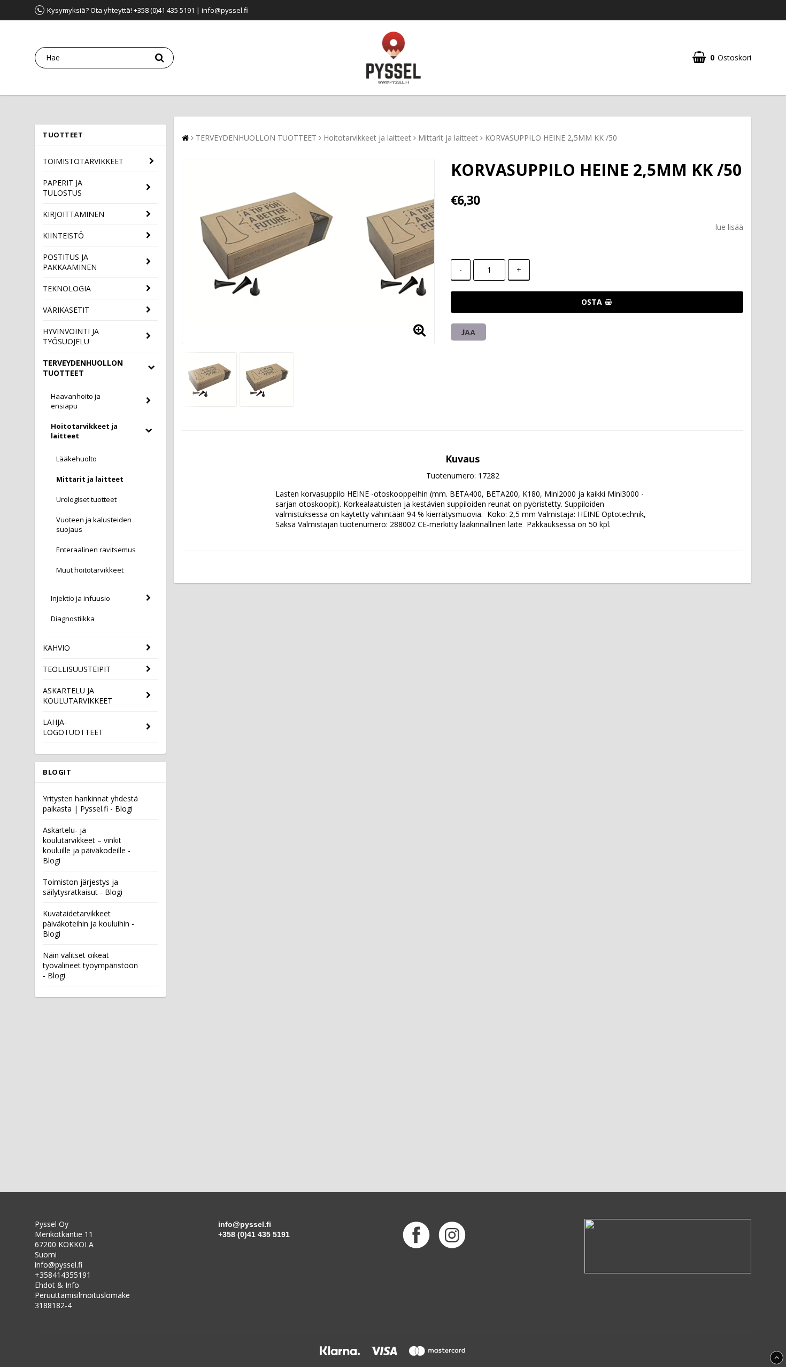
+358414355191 (63, 1275)
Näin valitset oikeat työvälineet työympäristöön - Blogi (90, 965)
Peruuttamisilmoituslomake (82, 1295)
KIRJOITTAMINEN (73, 214)
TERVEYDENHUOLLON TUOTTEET (83, 368)
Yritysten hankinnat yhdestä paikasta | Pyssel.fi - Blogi (90, 803)
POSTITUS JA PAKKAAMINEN (70, 262)
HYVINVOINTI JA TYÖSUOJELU (71, 336)
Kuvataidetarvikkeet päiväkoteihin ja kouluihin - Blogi (88, 923)
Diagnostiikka (73, 618)
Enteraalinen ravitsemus (96, 549)
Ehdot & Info (57, 1285)
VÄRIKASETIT (66, 310)
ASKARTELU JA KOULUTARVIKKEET (77, 695)
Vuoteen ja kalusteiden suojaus (94, 524)
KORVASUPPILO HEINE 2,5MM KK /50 (551, 138)
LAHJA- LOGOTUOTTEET (73, 727)
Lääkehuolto (76, 459)
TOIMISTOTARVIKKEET (83, 161)
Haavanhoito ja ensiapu (76, 401)
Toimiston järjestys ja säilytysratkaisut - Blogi (82, 887)
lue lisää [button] (729, 227)
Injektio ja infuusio (80, 598)
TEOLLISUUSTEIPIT (77, 669)
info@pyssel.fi (58, 1265)
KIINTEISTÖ (63, 235)
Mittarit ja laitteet (90, 479)
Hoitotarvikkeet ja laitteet (84, 431)
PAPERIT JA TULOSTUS (62, 187)
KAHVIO (56, 648)
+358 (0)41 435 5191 (254, 1234)
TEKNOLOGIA (67, 288)
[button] (721, 57)
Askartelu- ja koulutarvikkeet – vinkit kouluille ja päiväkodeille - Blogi (86, 845)
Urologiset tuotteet (86, 499)
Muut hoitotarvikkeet (90, 570)
